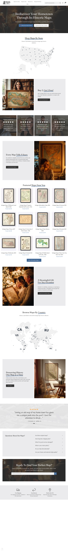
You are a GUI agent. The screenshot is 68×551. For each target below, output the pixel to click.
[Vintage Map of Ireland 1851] (25, 243)
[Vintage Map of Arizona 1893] (59, 195)
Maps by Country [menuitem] (17, 1)
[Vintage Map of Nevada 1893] (59, 219)
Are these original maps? (41, 435)
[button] (44, 100)
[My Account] (63, 3)
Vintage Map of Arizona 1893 (59, 205)
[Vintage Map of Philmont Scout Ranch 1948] (8, 195)
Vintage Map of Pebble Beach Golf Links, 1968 (42, 253)
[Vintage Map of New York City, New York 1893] (59, 243)
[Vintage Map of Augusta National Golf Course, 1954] (25, 195)
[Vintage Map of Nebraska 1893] (8, 243)
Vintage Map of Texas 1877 (8, 229)
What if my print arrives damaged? (44, 442)
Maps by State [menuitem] (23, 1)
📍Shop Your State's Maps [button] (26, 25)
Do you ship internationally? (42, 449)
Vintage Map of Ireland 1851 (25, 253)
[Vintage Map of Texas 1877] (8, 219)
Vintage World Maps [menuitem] (37, 1)
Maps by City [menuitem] (30, 1)
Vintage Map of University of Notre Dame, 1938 (25, 230)
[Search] (60, 3)
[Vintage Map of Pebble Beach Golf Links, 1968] (42, 243)
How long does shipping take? (42, 439)
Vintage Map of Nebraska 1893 (8, 253)
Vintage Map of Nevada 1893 (59, 229)
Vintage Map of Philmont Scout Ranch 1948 (8, 206)
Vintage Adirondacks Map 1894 (42, 205)
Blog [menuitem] (27, 4)
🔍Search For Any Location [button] (41, 25)
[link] (21, 69)
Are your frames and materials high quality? (46, 452)
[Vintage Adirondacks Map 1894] (42, 195)
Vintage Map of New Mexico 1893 (42, 230)
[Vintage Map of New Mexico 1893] (42, 219)
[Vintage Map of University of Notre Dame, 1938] (25, 219)
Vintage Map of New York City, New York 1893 (59, 253)
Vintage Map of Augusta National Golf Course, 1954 (25, 206)
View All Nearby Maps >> (34, 260)
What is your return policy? (42, 445)
